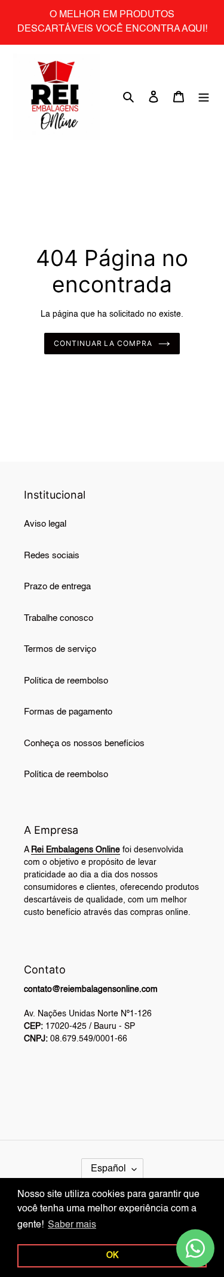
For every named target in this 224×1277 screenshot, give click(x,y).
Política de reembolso (66, 680)
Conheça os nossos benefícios (84, 743)
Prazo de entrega (57, 586)
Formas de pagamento (68, 711)
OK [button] (112, 1255)
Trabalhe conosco (58, 618)
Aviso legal (45, 524)
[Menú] (203, 97)
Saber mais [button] (72, 1225)
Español (108, 1169)
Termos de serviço (60, 649)
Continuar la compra (103, 343)
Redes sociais (51, 555)
